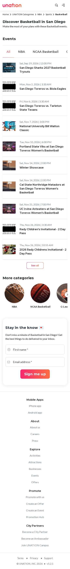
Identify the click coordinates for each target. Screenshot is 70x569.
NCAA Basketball (45, 52)
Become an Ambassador (35, 538)
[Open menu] (63, 5)
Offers (35, 482)
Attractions (35, 462)
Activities (35, 455)
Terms (20, 558)
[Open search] (56, 5)
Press (35, 440)
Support (48, 558)
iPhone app (35, 405)
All (8, 52)
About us (35, 427)
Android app (35, 412)
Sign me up (35, 374)
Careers (35, 434)
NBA (39, 14)
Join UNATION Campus (35, 545)
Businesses (35, 468)
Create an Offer (35, 503)
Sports (49, 14)
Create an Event (35, 510)
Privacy (34, 558)
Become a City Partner (35, 531)
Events (35, 475)
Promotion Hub (35, 517)
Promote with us (35, 497)
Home (6, 14)
